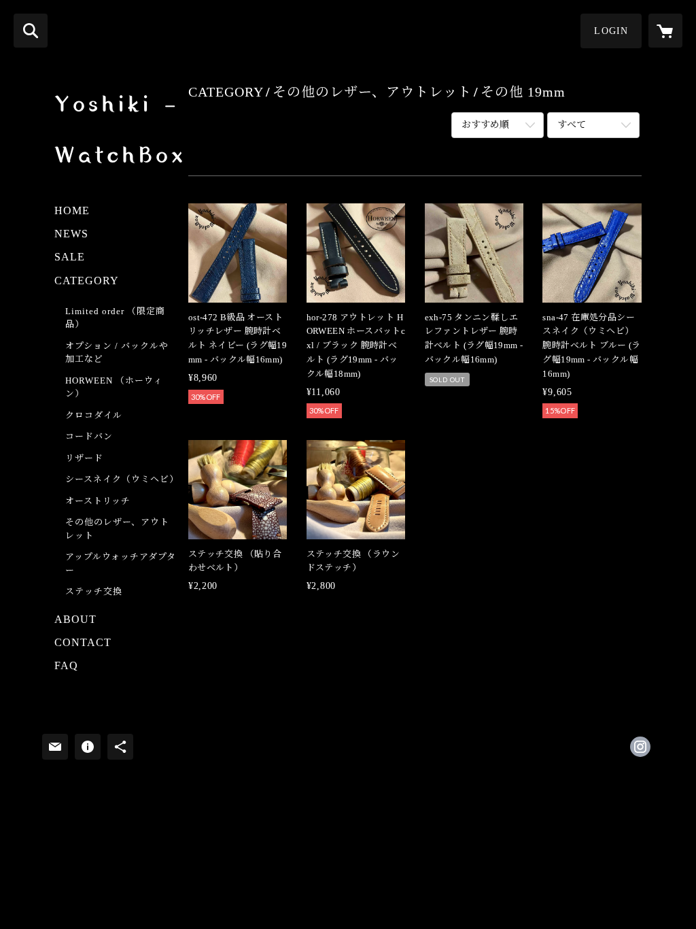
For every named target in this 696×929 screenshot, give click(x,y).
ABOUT (75, 619)
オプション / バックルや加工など (117, 353)
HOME (72, 210)
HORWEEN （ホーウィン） (113, 387)
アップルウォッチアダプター (120, 563)
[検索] (31, 31)
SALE (69, 257)
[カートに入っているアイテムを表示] (665, 31)
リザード (84, 458)
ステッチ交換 (93, 591)
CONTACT (82, 642)
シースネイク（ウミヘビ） (122, 479)
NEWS (71, 233)
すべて (571, 125)
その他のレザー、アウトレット (117, 529)
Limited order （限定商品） (115, 318)
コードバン (89, 436)
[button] (611, 31)
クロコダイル (93, 415)
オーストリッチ (97, 501)
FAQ (66, 665)
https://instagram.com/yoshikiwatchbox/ (640, 747)
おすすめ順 (485, 125)
